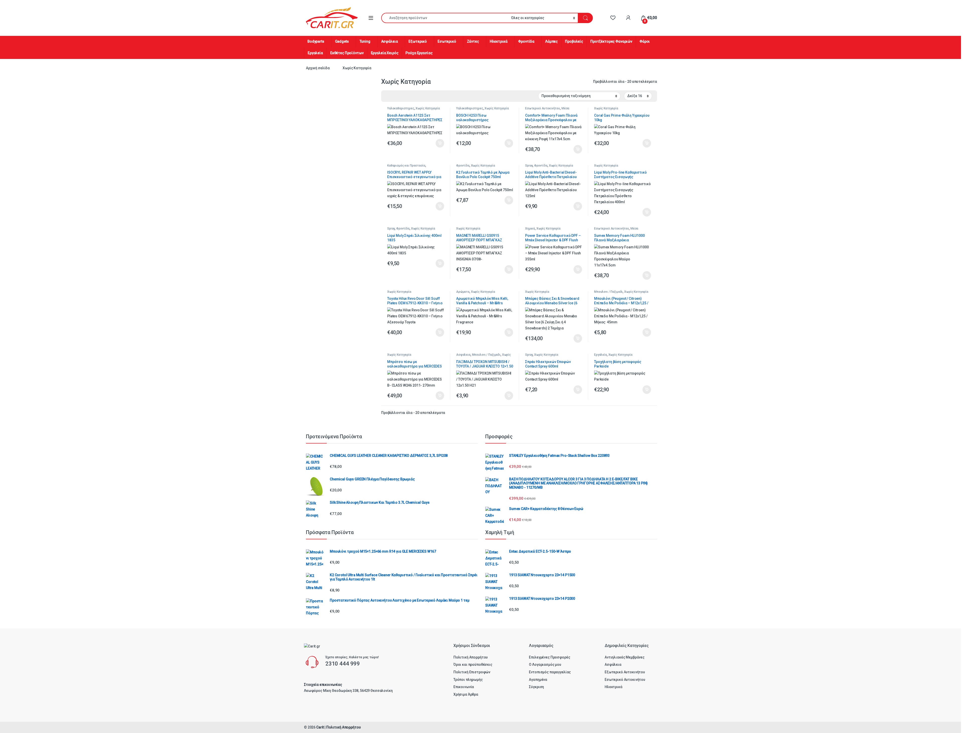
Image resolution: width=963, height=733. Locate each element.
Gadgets (342, 41)
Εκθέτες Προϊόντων (347, 53)
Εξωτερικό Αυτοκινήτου (625, 672)
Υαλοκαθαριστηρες (400, 108)
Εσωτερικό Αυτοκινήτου (542, 108)
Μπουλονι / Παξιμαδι (608, 292)
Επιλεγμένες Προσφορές (549, 657)
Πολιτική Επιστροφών (471, 672)
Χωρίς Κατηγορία (428, 108)
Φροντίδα (526, 41)
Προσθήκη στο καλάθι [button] (435, 143)
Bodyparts (315, 41)
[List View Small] (410, 96)
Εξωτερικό (418, 41)
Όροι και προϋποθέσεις (472, 665)
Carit (320, 727)
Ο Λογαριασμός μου (545, 665)
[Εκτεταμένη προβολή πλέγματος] (395, 96)
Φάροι (644, 41)
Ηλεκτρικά (499, 41)
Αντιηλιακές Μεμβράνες (625, 657)
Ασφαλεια (463, 354)
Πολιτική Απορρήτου (470, 657)
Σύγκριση (536, 687)
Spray (529, 165)
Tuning (365, 41)
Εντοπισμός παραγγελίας (550, 672)
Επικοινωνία (463, 687)
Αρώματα (462, 292)
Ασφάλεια (389, 41)
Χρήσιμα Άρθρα (465, 694)
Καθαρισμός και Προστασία (406, 165)
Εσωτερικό (447, 41)
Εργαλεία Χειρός (384, 53)
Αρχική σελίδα (318, 68)
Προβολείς (574, 41)
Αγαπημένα (538, 680)
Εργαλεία (315, 53)
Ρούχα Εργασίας (419, 53)
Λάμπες (551, 41)
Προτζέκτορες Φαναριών (611, 41)
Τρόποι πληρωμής (468, 680)
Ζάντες (473, 41)
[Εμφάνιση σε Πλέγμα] (388, 96)
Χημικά (530, 228)
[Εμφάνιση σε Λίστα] (402, 96)
